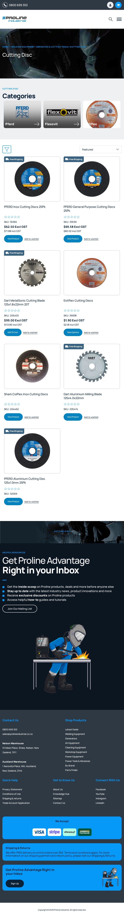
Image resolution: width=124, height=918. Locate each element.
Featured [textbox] (87, 149)
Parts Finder (71, 770)
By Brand (70, 765)
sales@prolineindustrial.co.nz (17, 733)
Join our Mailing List (20, 608)
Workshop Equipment (76, 752)
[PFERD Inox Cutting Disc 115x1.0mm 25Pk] (32, 179)
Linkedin (100, 802)
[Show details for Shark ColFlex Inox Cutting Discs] (32, 366)
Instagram (101, 798)
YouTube (100, 793)
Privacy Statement (12, 789)
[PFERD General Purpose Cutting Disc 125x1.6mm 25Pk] (92, 179)
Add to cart (13, 332)
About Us (58, 789)
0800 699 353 (18, 5)
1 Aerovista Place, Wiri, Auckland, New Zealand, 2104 (19, 766)
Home (5, 47)
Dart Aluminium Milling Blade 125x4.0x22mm (83, 396)
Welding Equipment (75, 733)
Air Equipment (72, 742)
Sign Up (15, 883)
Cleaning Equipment (75, 747)
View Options (73, 332)
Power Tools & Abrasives (77, 761)
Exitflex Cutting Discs (78, 300)
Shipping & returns (11, 798)
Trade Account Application (16, 802)
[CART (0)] (118, 5)
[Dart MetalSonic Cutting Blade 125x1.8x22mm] (32, 273)
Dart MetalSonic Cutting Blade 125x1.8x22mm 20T (24, 302)
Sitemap (57, 798)
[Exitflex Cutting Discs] (92, 273)
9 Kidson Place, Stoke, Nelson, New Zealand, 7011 (20, 748)
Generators (71, 738)
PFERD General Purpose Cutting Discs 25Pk (89, 209)
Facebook (101, 789)
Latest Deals (71, 729)
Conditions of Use (11, 793)
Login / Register (110, 5)
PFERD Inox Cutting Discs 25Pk (24, 207)
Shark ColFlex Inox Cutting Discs (26, 394)
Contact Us (59, 802)
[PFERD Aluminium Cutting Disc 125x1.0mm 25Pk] (32, 451)
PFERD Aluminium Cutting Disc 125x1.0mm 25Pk (24, 480)
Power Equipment (74, 756)
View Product (13, 238)
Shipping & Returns (103, 855)
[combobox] (101, 149)
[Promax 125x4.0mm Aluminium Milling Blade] (92, 366)
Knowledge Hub (61, 793)
